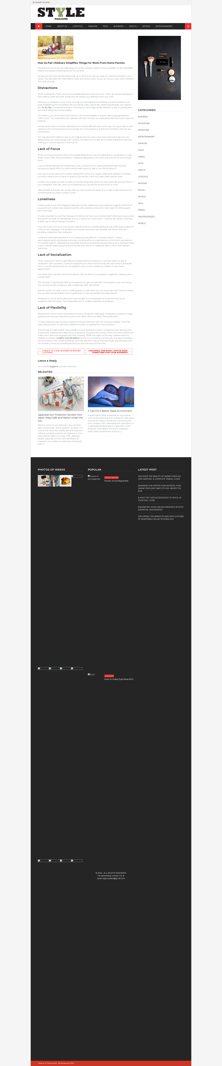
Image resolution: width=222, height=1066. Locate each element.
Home (48, 26)
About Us (62, 26)
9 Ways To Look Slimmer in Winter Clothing (61, 352)
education (144, 123)
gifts (140, 163)
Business (118, 26)
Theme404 (52, 1063)
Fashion (92, 26)
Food (141, 150)
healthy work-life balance (68, 338)
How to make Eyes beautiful (118, 679)
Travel (141, 210)
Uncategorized (146, 217)
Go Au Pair (46, 107)
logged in (54, 366)
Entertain (143, 130)
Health (133, 26)
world (142, 223)
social (141, 190)
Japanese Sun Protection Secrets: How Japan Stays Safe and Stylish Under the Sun (60, 417)
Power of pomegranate (116, 481)
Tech (105, 26)
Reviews (142, 183)
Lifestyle (78, 26)
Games (141, 157)
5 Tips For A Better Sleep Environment (110, 411)
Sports (146, 26)
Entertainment (164, 26)
